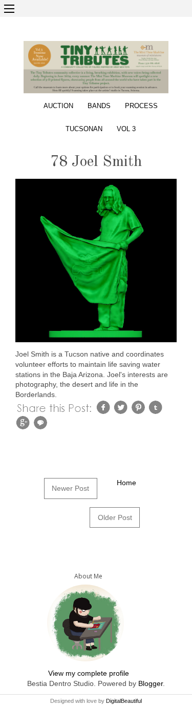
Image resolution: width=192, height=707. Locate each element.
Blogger (150, 683)
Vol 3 (126, 129)
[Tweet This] (122, 407)
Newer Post (70, 488)
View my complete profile (88, 673)
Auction (58, 106)
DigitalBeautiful (124, 701)
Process (141, 106)
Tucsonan (84, 129)
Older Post (115, 517)
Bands (99, 106)
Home (126, 483)
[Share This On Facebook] (104, 407)
